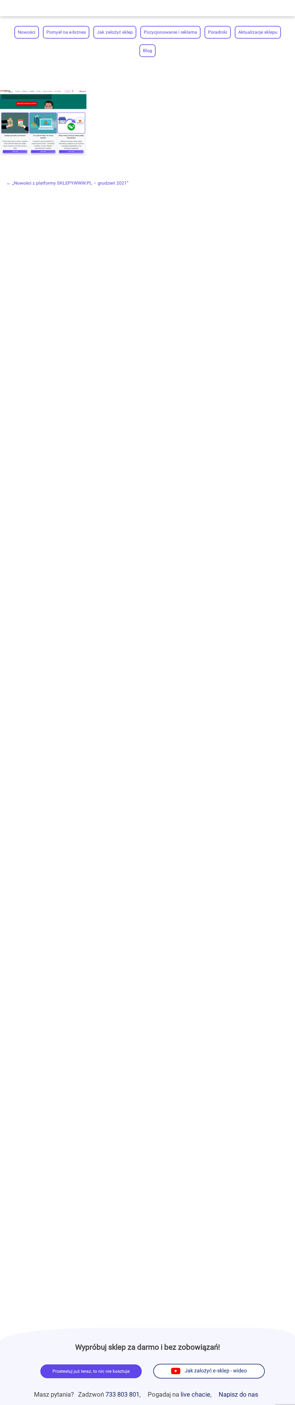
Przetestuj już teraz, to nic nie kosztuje (91, 1371)
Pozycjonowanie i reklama (170, 32)
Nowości (26, 32)
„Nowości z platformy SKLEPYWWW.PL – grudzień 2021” (67, 183)
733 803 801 (122, 1394)
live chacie (195, 1394)
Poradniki (217, 32)
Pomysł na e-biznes (66, 32)
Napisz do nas (238, 1394)
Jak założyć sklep (115, 32)
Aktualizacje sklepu (257, 32)
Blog (147, 50)
